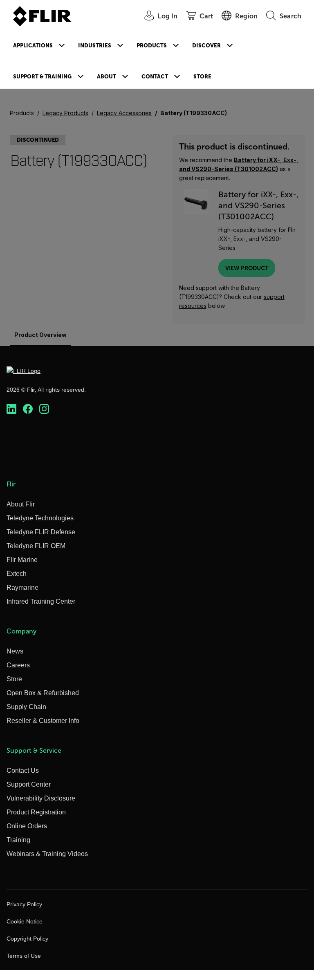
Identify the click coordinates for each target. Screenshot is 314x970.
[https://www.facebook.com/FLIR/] (28, 409)
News (15, 651)
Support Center (29, 784)
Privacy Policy (24, 904)
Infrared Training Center (41, 601)
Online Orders (27, 826)
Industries (94, 45)
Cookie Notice (25, 921)
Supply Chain (26, 706)
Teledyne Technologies (40, 518)
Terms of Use (24, 955)
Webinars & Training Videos (47, 853)
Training (18, 839)
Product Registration (36, 812)
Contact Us (23, 770)
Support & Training (42, 77)
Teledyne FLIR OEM (36, 545)
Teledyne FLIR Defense (41, 531)
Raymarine (22, 587)
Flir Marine (22, 559)
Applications (33, 45)
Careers (18, 665)
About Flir (21, 504)
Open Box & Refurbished (43, 692)
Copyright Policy (27, 938)
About (106, 77)
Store (202, 77)
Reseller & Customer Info (43, 720)
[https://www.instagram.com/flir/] (44, 409)
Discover (206, 45)
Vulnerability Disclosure (41, 798)
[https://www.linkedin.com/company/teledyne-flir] (11, 409)
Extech (17, 573)
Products (152, 45)
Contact (154, 77)
